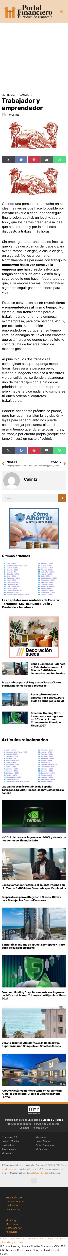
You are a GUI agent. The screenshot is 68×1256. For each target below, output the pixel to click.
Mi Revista (41, 1149)
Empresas (9, 94)
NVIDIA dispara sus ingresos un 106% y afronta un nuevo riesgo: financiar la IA (34, 839)
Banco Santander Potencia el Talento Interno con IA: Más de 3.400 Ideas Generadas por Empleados (48, 668)
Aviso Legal (46, 1238)
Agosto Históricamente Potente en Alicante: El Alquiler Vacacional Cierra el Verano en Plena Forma (32, 1093)
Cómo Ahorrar (43, 1141)
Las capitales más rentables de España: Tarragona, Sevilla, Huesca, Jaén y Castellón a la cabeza (31, 603)
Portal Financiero (45, 1145)
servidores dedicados (38, 1173)
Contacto (24, 1127)
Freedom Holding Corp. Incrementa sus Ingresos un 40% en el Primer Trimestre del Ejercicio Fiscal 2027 (47, 719)
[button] (34, 1180)
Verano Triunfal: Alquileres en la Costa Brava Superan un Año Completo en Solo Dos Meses (31, 1044)
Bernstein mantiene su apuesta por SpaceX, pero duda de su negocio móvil (47, 697)
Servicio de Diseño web (46, 1123)
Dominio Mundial (10, 1141)
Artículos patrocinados (19, 1123)
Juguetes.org (9, 1149)
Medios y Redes (52, 1119)
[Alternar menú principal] (61, 11)
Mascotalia (41, 1137)
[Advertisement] (34, 57)
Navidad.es (8, 1145)
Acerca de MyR (41, 1127)
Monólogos (7, 1153)
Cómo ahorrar (13, 1227)
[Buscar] (62, 498)
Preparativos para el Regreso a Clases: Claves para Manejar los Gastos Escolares (31, 684)
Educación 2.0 (9, 1137)
